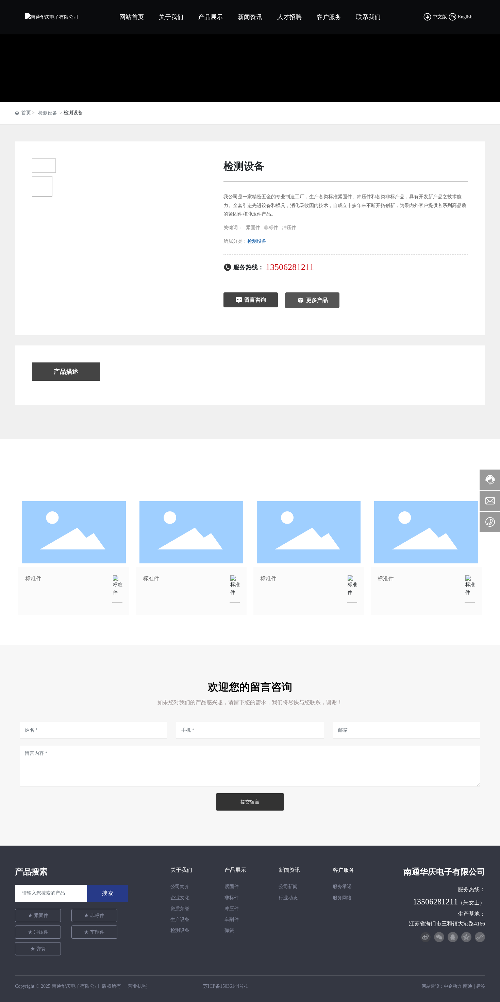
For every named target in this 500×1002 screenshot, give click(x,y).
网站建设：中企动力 (442, 986)
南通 (467, 986)
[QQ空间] (466, 937)
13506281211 (290, 267)
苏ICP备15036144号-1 (225, 986)
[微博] (425, 937)
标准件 (33, 578)
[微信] (439, 937)
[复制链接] (480, 937)
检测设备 (47, 113)
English (465, 16)
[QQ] (453, 937)
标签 (480, 986)
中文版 (440, 16)
